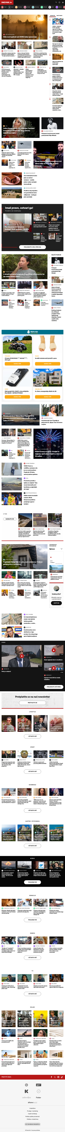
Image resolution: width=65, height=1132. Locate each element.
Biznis (53, 7)
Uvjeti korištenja (32, 1113)
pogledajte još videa (54, 687)
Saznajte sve (10, 519)
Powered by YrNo (58, 563)
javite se (56, 603)
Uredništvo (32, 1108)
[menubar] (59, 2)
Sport (12, 7)
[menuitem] (59, 2)
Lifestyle (28, 7)
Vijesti (5, 7)
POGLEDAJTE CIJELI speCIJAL (32, 247)
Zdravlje (45, 7)
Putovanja (37, 7)
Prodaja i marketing (32, 1111)
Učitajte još (32, 736)
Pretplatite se (32, 702)
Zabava (60, 7)
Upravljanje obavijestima (33, 1124)
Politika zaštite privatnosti (32, 1116)
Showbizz (20, 7)
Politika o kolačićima (32, 1119)
